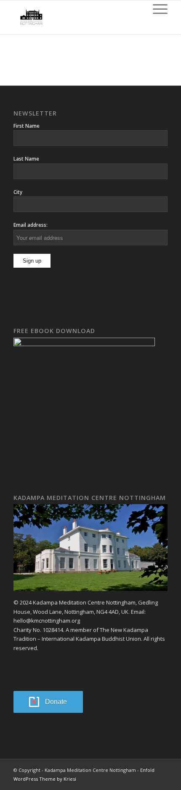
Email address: (30, 224)
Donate (56, 701)
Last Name (26, 158)
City (17, 192)
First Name (26, 125)
